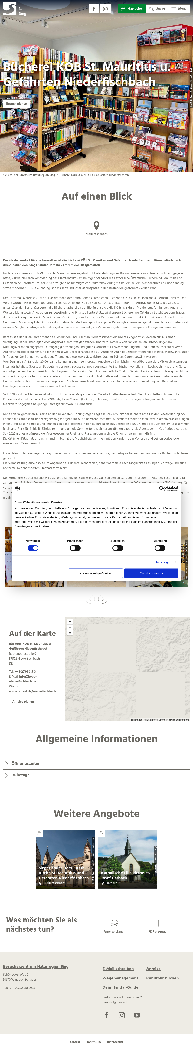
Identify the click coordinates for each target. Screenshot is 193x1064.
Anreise (153, 969)
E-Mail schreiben (118, 969)
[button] (94, 8)
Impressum (93, 1042)
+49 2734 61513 (25, 671)
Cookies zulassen (151, 573)
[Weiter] (102, 599)
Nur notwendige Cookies (96, 573)
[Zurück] (90, 599)
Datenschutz (115, 1042)
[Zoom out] (70, 627)
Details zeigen (161, 562)
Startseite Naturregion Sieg (37, 175)
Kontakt (75, 1042)
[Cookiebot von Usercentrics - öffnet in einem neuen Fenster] (162, 488)
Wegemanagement (120, 978)
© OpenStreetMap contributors (172, 719)
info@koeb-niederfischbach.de (23, 679)
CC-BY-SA (93, 877)
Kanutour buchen (162, 978)
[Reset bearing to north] (70, 632)
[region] (127, 669)
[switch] (75, 548)
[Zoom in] (70, 621)
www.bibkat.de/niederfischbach (32, 691)
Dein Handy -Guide (120, 987)
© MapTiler (150, 719)
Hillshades (136, 719)
